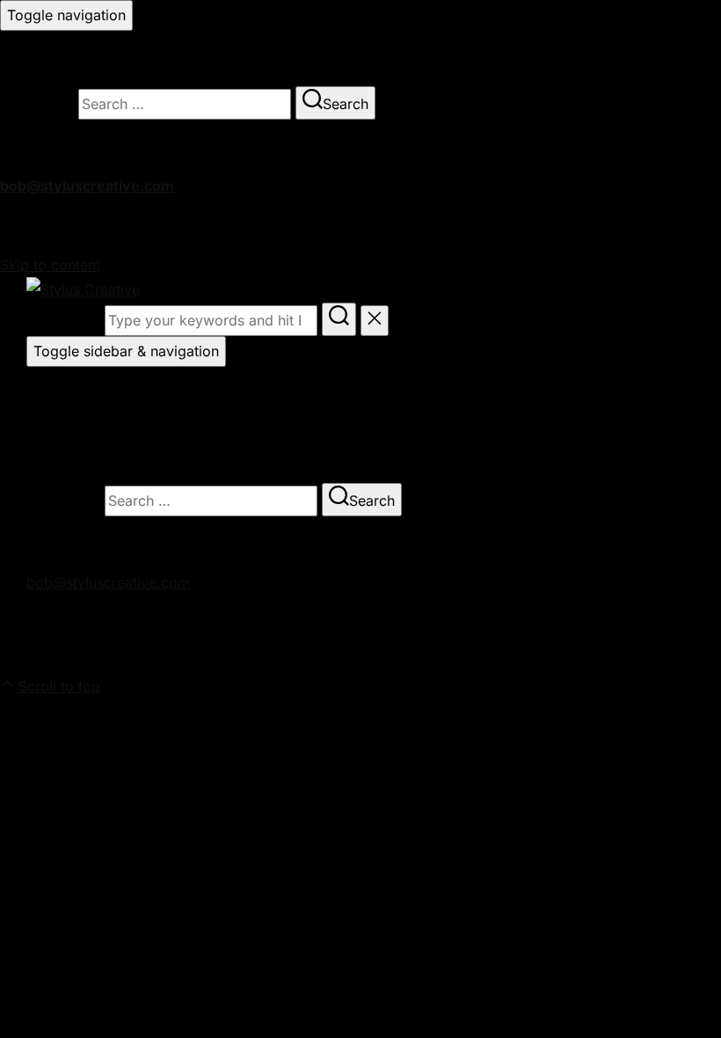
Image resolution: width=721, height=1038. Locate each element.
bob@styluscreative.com (87, 185)
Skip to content (50, 265)
